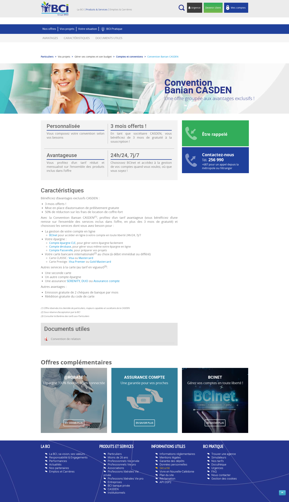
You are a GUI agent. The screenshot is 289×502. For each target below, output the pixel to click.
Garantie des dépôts (172, 461)
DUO (84, 281)
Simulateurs (218, 457)
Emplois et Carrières (62, 471)
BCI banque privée (119, 485)
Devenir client (213, 7)
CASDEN (113, 489)
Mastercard (86, 258)
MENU (81, 4)
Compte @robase (60, 246)
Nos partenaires (59, 468)
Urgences (217, 468)
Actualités (55, 464)
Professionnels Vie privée (123, 461)
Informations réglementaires (177, 454)
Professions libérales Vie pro (125, 478)
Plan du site (167, 475)
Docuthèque (218, 464)
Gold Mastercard (100, 261)
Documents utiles (108, 38)
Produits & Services (97, 9)
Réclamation (167, 478)
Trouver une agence (223, 454)
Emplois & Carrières (121, 9)
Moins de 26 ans (118, 457)
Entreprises (115, 482)
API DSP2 (165, 482)
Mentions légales (170, 457)
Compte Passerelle (61, 250)
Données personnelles (173, 464)
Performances (58, 461)
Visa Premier (77, 261)
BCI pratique (213, 447)
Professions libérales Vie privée (121, 473)
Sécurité (165, 468)
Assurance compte (106, 281)
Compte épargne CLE (62, 243)
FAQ (214, 471)
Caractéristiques (77, 38)
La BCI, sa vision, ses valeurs (67, 454)
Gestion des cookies (224, 478)
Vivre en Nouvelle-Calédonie (177, 471)
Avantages (50, 38)
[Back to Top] (282, 492)
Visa (71, 258)
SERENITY (73, 281)
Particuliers (115, 454)
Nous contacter (221, 475)
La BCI (80, 9)
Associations (116, 468)
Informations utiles (168, 447)
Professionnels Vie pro (122, 464)
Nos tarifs (217, 461)
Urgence (196, 7)
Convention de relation (66, 339)
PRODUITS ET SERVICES (116, 447)
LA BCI (45, 447)
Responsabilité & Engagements (68, 457)
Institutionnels (116, 492)
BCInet (53, 235)
